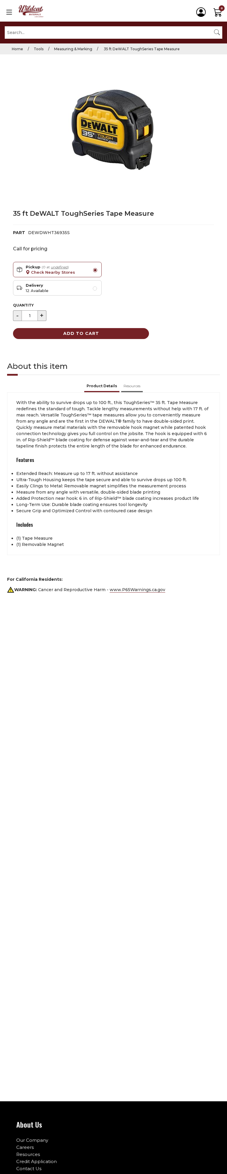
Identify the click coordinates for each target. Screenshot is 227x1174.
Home (17, 49)
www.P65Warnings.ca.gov (137, 589)
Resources (28, 1154)
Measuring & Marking (73, 49)
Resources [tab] (132, 386)
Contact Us (28, 1168)
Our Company (32, 1140)
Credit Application (36, 1161)
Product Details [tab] (102, 386)
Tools (38, 49)
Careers (25, 1147)
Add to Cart (81, 333)
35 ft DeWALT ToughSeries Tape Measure (141, 49)
